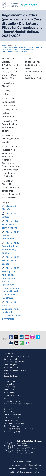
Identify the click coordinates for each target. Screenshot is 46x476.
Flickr (27, 343)
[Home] (10, 5)
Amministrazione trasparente (15, 370)
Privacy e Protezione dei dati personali (19, 429)
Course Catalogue (11, 376)
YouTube (27, 337)
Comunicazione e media (13, 415)
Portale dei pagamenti (12, 395)
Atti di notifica (9, 384)
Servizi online (9, 412)
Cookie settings (35, 465)
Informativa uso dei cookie (15, 465)
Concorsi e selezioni (11, 381)
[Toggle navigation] (41, 5)
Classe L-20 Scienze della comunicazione (10, 224)
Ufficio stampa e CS (11, 418)
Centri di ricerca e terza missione (17, 356)
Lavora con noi (9, 387)
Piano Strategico (10, 365)
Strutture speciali (10, 359)
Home (4, 45)
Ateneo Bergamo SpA (12, 401)
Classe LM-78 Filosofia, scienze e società (11, 260)
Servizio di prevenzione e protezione (18, 404)
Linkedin (22, 337)
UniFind (7, 373)
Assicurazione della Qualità (14, 362)
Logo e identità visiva (12, 420)
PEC (36, 469)
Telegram (38, 337)
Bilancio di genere (11, 368)
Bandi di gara (9, 390)
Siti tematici (8, 409)
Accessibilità (12, 469)
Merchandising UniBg (12, 432)
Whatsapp (22, 343)
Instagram (32, 337)
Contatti (10, 472)
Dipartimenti (8, 353)
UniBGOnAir (11, 343)
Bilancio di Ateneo (11, 393)
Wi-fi (37, 472)
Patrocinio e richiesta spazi (14, 423)
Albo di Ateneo (9, 398)
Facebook (11, 337)
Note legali (18, 462)
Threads (16, 343)
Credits (28, 462)
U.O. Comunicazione (24, 472)
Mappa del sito (26, 469)
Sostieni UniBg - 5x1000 (13, 426)
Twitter (16, 337)
